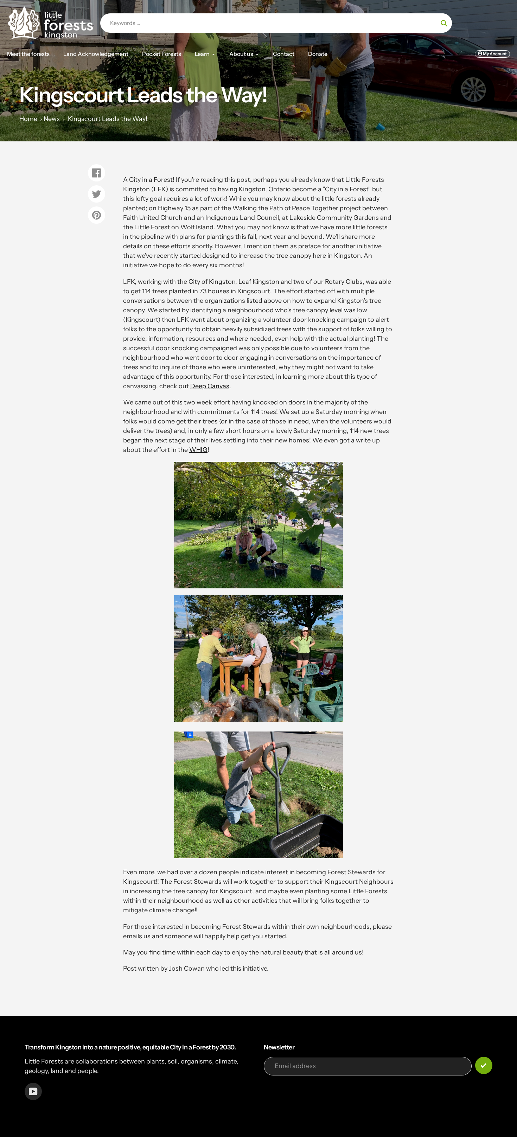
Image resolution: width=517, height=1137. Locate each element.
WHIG (198, 450)
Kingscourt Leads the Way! (107, 119)
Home (28, 119)
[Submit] (483, 1065)
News (52, 119)
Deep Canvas (209, 386)
